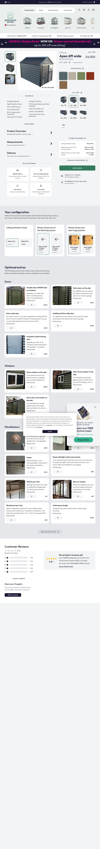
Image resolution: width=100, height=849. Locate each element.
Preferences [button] (39, 427)
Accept (50, 431)
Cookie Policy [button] (49, 425)
